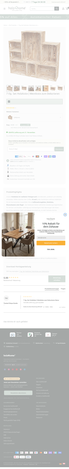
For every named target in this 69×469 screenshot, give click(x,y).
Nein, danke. (51, 249)
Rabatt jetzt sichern (51, 243)
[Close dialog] (65, 214)
